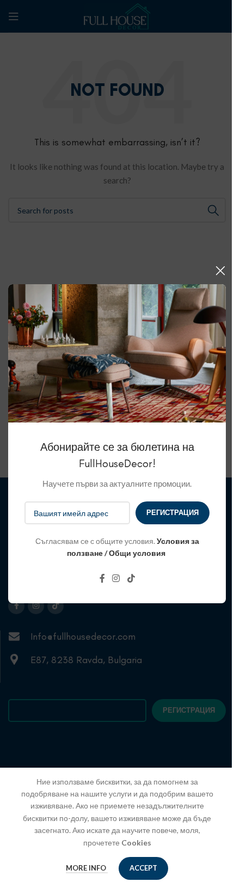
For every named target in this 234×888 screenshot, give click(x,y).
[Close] (220, 270)
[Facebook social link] (102, 579)
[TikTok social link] (131, 579)
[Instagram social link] (116, 579)
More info (87, 867)
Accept (143, 867)
